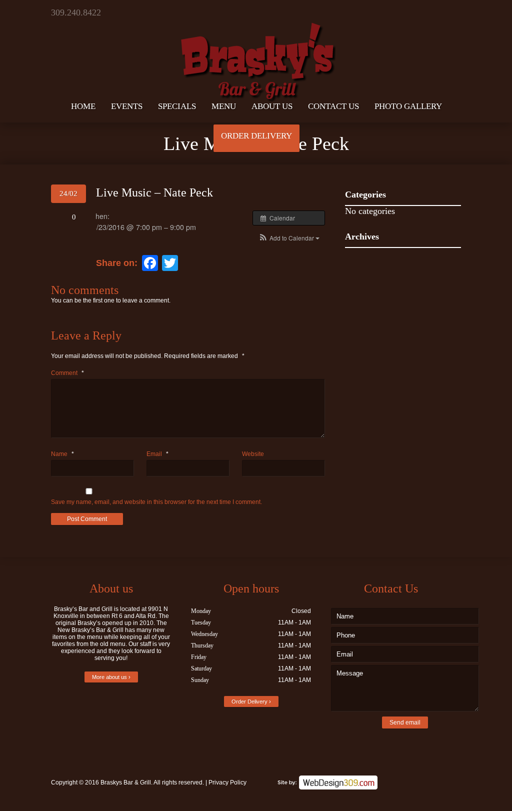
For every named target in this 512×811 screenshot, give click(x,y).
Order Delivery (256, 135)
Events (126, 106)
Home (83, 106)
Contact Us (333, 106)
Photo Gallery (408, 106)
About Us (272, 106)
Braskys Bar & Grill (125, 782)
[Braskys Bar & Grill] (256, 52)
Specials (177, 106)
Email (157, 454)
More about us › (111, 677)
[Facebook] (435, 12)
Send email (405, 722)
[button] (288, 237)
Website (253, 454)
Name (62, 454)
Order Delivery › (251, 701)
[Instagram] (452, 12)
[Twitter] (417, 12)
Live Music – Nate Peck (154, 192)
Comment (67, 373)
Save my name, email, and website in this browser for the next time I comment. (156, 502)
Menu (224, 106)
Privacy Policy (227, 782)
